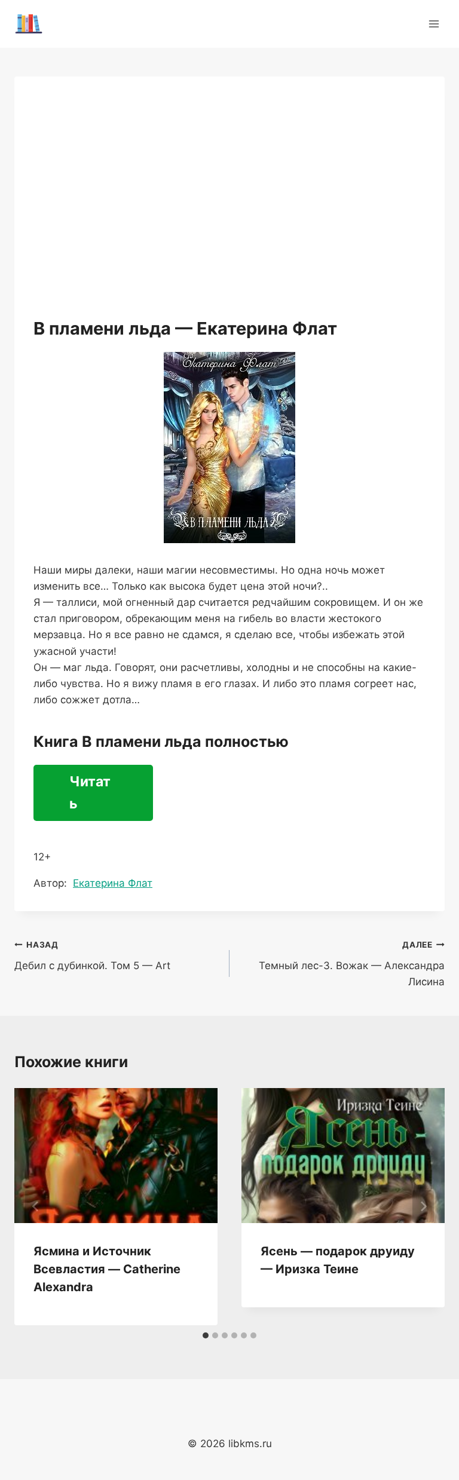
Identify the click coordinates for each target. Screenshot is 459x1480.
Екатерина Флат (112, 883)
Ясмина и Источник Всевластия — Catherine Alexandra (106, 1269)
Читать (90, 792)
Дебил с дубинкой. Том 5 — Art (92, 956)
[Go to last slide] (36, 1206)
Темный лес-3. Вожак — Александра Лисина (352, 964)
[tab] (206, 1335)
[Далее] (423, 1206)
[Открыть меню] (434, 23)
